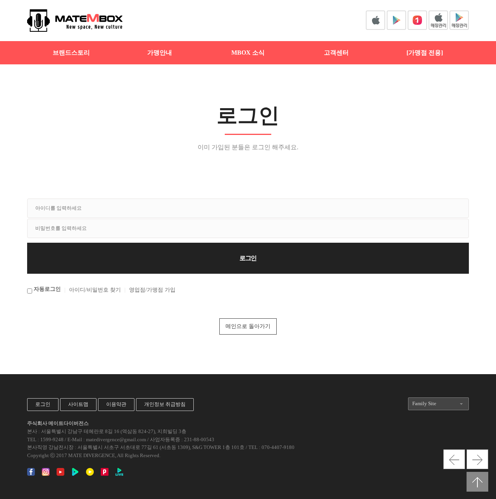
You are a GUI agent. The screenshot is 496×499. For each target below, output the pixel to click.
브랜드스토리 (71, 52)
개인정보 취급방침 (165, 404)
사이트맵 (78, 404)
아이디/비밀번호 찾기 (95, 290)
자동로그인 (47, 289)
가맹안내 (159, 52)
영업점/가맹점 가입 (152, 290)
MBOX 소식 (248, 52)
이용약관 (116, 404)
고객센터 (336, 52)
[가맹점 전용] (424, 52)
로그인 (42, 404)
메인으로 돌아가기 (248, 326)
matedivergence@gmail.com (116, 439)
